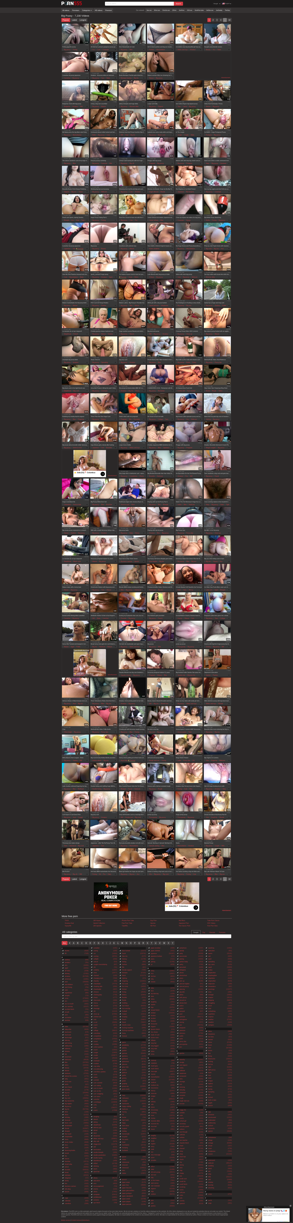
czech (96, 1110)
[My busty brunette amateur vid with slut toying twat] (132, 830)
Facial (217, 476)
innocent (125, 1165)
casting (96, 956)
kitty (152, 979)
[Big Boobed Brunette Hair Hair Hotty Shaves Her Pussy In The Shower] (160, 460)
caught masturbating (100, 964)
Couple (186, 135)
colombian (97, 1033)
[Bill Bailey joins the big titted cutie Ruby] (75, 119)
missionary (154, 1110)
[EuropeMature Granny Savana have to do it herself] (189, 602)
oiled (152, 1169)
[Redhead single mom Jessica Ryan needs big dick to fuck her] (132, 488)
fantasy (124, 959)
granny (124, 1078)
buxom (67, 1192)
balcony (67, 1040)
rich (181, 1084)
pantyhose (183, 948)
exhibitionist (97, 1197)
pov (181, 1025)
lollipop (153, 1040)
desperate (97, 1136)
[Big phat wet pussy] (160, 318)
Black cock (161, 135)
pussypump (183, 1044)
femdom (125, 973)
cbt (95, 967)
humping (125, 1147)
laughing (153, 1002)
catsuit (96, 962)
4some (67, 951)
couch (96, 1050)
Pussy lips (218, 362)
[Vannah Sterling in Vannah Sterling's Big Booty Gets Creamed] (160, 830)
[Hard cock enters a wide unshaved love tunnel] (217, 147)
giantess (125, 1056)
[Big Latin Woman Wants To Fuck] (217, 858)
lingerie (153, 1026)
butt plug (68, 1189)
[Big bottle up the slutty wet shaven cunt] (189, 346)
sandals (182, 1113)
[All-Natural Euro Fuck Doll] (189, 375)
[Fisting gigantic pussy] (75, 34)
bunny (67, 1180)
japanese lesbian (156, 956)
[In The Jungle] (189, 119)
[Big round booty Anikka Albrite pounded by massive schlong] (103, 744)
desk (95, 1133)
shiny (181, 1151)
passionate (183, 956)
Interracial (138, 590)
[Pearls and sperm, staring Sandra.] (75, 204)
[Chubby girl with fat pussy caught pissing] (132, 716)
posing (182, 1022)
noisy (152, 1146)
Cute (98, 49)
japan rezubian (155, 948)
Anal (126, 135)
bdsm (66, 1065)
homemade (125, 1134)
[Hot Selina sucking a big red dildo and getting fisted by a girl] (189, 858)
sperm (210, 953)
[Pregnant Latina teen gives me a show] (217, 602)
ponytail (182, 1011)
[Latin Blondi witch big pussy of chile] (160, 261)
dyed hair (97, 1171)
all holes (67, 971)
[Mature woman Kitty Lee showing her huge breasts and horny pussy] (160, 62)
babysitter (68, 1029)
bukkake (67, 1175)
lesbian (153, 1013)
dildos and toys (99, 1138)
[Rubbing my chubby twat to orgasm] (75, 403)
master (153, 1074)
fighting (124, 978)
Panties (151, 49)
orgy (152, 1191)
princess (182, 1033)
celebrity (96, 970)
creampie (97, 1061)
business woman (70, 1186)
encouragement (99, 1186)
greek (124, 1081)
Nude (222, 504)
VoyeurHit (68, 926)
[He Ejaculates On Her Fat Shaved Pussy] (189, 460)
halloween (125, 1098)
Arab (179, 277)
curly (95, 1105)
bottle (66, 1147)
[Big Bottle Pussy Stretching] (217, 204)
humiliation (125, 1145)
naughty (153, 1135)
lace (152, 991)
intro (123, 1170)
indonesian (125, 1162)
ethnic (96, 1192)
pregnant (182, 1028)
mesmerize (154, 1088)
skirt (181, 1168)
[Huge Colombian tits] (75, 488)
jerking (153, 962)
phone (182, 973)
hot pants (125, 1139)
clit (94, 1011)
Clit (193, 760)
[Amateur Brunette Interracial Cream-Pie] (217, 432)
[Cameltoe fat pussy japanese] (75, 62)
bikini (66, 1114)
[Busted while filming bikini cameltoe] (75, 602)
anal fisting (68, 987)
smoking (182, 1187)
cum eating (97, 1085)
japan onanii (126, 1199)
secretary (183, 1124)
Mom (133, 504)
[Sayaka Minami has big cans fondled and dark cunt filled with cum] (132, 659)
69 (65, 953)
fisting (124, 992)
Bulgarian (67, 106)
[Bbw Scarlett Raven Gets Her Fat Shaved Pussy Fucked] (132, 773)
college (96, 1030)
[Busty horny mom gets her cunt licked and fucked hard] (103, 631)
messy (153, 1090)
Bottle (208, 220)
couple (96, 1055)
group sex (125, 1086)
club (95, 1019)
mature (153, 1079)
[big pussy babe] (132, 517)
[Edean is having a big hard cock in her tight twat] (160, 858)
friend (124, 1022)
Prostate (123, 618)
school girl (183, 1121)
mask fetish (155, 1068)
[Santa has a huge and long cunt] (217, 289)
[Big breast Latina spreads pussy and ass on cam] (189, 403)
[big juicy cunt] (132, 346)
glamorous (125, 1061)
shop (181, 1154)
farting (124, 962)
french (124, 1019)
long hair (153, 1043)
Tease (81, 192)
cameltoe (68, 1203)
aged (66, 968)
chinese (96, 992)
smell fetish (183, 1184)
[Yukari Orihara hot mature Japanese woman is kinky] (160, 204)
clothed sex (97, 1017)
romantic (182, 1095)
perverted (183, 967)
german (124, 1053)
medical (153, 1082)
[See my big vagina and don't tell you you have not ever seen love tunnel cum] (217, 176)
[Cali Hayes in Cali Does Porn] (75, 801)
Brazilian (109, 504)
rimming (182, 1087)
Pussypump (181, 647)
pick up (182, 981)
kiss (152, 973)
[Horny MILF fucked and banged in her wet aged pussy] (75, 631)
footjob (124, 1014)
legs (152, 1007)
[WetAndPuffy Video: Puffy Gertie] (103, 716)
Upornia (171, 73)
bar (66, 1054)
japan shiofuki (155, 951)
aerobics (67, 962)
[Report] (63, 42)
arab (66, 990)
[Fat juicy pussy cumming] (103, 147)
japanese (154, 953)
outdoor (153, 1194)
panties (153, 1206)
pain (152, 1200)
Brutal (208, 391)
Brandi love (164, 703)
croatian (96, 1063)
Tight (227, 504)
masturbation (155, 1077)
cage (66, 1198)
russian (182, 1103)
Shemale (212, 932)
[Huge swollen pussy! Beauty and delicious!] (132, 318)
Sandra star (181, 675)
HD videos (98, 10)
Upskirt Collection (99, 923)
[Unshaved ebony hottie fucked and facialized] (103, 119)
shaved (182, 1148)
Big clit (132, 163)
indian (124, 1159)
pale (152, 1203)
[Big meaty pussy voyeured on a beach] (75, 517)
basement (68, 1057)
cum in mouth (98, 1088)
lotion (152, 1051)
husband (125, 1150)
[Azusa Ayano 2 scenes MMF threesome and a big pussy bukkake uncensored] (189, 716)
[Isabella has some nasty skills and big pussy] (160, 119)
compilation (97, 1039)
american (68, 979)
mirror (153, 1107)
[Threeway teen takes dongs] (75, 830)
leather (153, 1004)
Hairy (207, 163)
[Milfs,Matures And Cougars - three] (75, 744)
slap (181, 1170)
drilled (95, 1163)
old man (153, 1175)
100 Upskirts (97, 926)
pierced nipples (185, 984)
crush (95, 1074)
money (153, 1118)
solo (181, 1198)
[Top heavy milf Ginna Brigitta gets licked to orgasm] (160, 545)
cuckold (96, 1080)
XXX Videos (211, 923)
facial (124, 953)
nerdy (153, 1141)
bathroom (68, 1059)
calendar (67, 1201)
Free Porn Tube (127, 923)
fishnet (124, 989)
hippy (124, 1123)
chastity (96, 981)
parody (182, 951)
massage (154, 1071)
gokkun (124, 1072)
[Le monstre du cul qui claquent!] (75, 318)
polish (181, 1008)
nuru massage (155, 1155)
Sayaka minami (126, 675)
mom (152, 1115)
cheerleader (97, 989)
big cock (67, 1098)
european (97, 1194)
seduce (182, 1129)
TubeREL (125, 926)
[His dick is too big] (160, 716)
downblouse (97, 1160)
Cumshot (104, 163)
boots (66, 1139)
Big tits (136, 78)
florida (124, 1000)
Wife (159, 647)
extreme (96, 1200)
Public (224, 305)
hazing (124, 1112)
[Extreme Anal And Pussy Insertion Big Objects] (132, 119)
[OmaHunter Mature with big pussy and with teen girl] (103, 574)
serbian (182, 1137)
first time (125, 986)
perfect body (184, 962)
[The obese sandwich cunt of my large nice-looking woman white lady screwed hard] (75, 147)
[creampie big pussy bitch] (75, 346)
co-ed (95, 1022)
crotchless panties (100, 1072)
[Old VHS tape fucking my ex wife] (217, 773)
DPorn (174, 10)
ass (66, 1001)
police (181, 1006)
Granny (110, 334)
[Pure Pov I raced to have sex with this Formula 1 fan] (132, 204)
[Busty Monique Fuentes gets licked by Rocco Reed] (132, 62)
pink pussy (183, 997)
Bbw (131, 49)
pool (181, 1014)
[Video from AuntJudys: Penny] (217, 90)
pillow (181, 995)
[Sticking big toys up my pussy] (103, 176)
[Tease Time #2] (103, 346)
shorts (182, 1159)
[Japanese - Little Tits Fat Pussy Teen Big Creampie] (103, 830)
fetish (124, 975)
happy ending (126, 1106)
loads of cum (155, 1035)
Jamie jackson (154, 305)
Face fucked (191, 391)
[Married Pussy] (217, 830)
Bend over (152, 590)
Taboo (220, 391)
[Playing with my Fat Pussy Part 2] (160, 488)
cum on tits (97, 1091)
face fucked (126, 951)
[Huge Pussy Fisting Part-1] (103, 204)
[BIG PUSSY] (75, 858)
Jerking (208, 419)
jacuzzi (124, 1179)
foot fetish (125, 1006)
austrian (67, 1020)
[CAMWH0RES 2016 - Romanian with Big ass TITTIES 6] (160, 375)
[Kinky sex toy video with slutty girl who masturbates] (189, 687)
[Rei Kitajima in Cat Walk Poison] (189, 176)
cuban (96, 1077)
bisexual (67, 1120)
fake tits (125, 956)
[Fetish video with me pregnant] (132, 403)
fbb (123, 967)
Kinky (194, 362)
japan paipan (126, 1201)
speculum (211, 951)
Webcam (104, 192)
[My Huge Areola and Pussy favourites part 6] (189, 233)
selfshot (182, 1135)
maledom (154, 1063)
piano (181, 978)
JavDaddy (219, 10)
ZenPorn (181, 10)
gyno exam (125, 1089)
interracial (125, 1168)
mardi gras (154, 1066)
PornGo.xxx (166, 10)
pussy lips (183, 1041)
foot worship (126, 1008)
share (181, 1146)
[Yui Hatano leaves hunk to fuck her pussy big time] (132, 261)
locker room (155, 1037)
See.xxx (149, 10)
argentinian (68, 993)
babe (66, 1026)
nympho (153, 1160)
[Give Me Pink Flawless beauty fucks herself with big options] (75, 261)
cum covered (98, 1083)
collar (95, 1028)
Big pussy (67, 49)
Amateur (193, 49)
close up (96, 1014)
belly (66, 1079)
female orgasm (127, 970)
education (97, 1180)
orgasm (153, 1188)
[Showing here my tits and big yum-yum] (132, 176)
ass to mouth (69, 1004)
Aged (216, 590)
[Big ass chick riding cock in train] (217, 545)
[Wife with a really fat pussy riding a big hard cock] (103, 517)
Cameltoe (67, 78)
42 (229, 20)
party (181, 953)
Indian (180, 504)
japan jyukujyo (127, 1193)
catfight (96, 959)
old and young (155, 1172)
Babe (219, 49)
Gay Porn (153, 920)
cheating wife (98, 986)
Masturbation (160, 49)
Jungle (180, 135)
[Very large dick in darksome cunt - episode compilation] (132, 460)
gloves (124, 1070)
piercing (182, 989)
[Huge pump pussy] (189, 801)
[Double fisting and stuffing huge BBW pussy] (103, 773)
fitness (124, 995)
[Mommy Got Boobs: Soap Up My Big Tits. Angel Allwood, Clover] (160, 176)
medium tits (155, 1085)
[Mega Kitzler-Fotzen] (189, 744)
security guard (184, 1126)
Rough (214, 391)
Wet (81, 106)
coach (96, 1025)
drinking (96, 1166)
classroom (97, 1000)
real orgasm (183, 1065)
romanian (183, 1092)
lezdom (153, 1018)
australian (68, 1017)
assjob (67, 1012)
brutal (66, 1172)
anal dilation (69, 984)
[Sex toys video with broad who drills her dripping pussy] (217, 261)
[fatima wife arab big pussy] (189, 261)
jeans (152, 959)
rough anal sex (184, 1101)
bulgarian (68, 1178)
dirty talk (96, 1141)
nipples (153, 1144)
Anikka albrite (96, 760)
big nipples (68, 1103)
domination (97, 1149)
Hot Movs (182, 920)
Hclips (86, 45)
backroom (68, 1032)
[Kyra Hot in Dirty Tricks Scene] (132, 545)
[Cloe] (75, 716)
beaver (67, 1070)
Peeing (137, 732)
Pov (136, 220)
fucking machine (127, 1028)
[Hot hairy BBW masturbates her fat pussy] (103, 858)
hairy (123, 1095)
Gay (203, 932)
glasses (124, 1064)
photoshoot (183, 975)
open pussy (155, 1183)
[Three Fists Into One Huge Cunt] (103, 403)
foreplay (124, 1017)
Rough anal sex (154, 760)
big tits (67, 1109)
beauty (67, 1068)
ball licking (68, 1043)
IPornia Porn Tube (128, 920)
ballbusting (68, 1046)
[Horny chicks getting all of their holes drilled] (132, 744)
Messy (191, 590)
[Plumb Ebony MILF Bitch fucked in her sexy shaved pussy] (160, 346)
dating (96, 1122)
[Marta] (189, 830)
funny (124, 1033)
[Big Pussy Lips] (189, 517)
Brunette (109, 448)
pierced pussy (184, 986)
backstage (68, 1037)
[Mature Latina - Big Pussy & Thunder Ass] (132, 289)
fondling (124, 1003)
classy (96, 1003)
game (124, 1042)
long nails (154, 1048)
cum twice (97, 1096)
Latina (185, 106)
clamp (96, 997)
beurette (67, 1090)
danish (96, 1119)
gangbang (125, 1045)
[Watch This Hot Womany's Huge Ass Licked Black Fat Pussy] (189, 488)
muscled (153, 1126)
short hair (183, 1157)
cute (95, 1107)
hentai (124, 1117)
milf (152, 1099)
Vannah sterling (154, 846)
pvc (181, 1047)
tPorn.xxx (157, 10)
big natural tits (69, 1101)
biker (66, 1112)
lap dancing (154, 993)
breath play (68, 1164)
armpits (67, 995)
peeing (182, 959)
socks (182, 1190)
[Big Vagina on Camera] (217, 744)
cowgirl (96, 1058)
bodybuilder (68, 1136)
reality (182, 1068)
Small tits (214, 817)
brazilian (67, 1161)
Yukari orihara (153, 220)
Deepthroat (67, 334)
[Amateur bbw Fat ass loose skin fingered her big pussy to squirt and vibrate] (189, 773)
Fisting (75, 49)
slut (181, 1176)
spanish (182, 1203)
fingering (125, 981)
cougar (96, 1052)
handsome (125, 1103)
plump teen (183, 1003)
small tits (183, 1181)
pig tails (182, 992)
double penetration (100, 1155)
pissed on (183, 1000)
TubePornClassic (197, 755)
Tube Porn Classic (213, 920)
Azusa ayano (182, 732)
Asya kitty (124, 760)
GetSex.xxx (209, 10)
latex (152, 996)
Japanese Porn (184, 923)
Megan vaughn (211, 448)
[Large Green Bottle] (132, 432)
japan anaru (126, 1182)
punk (181, 1039)
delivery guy (98, 1127)
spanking (211, 948)
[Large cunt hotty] (160, 90)
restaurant (183, 1076)
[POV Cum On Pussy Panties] (103, 289)
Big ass (73, 192)
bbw (66, 1062)
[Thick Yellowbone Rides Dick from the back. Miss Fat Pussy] (103, 687)
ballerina (67, 1048)
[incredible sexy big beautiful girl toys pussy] (189, 34)
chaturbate (97, 984)
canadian (96, 948)
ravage (182, 1062)
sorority (182, 1201)
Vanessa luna (77, 448)
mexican (153, 1093)
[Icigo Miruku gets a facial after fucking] (103, 432)
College (160, 419)
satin (181, 1115)
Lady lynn (209, 590)
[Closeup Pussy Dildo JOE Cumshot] (189, 318)
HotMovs (171, 45)
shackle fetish (184, 1143)
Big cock (209, 248)
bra (66, 1156)
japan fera (125, 1185)
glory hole (125, 1067)
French (75, 334)
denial (95, 1130)
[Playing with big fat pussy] (160, 517)
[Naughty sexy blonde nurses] (217, 34)
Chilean (151, 277)
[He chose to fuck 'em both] (160, 403)
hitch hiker (125, 1125)
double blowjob (98, 1152)
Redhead (81, 789)
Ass (93, 49)
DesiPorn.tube (199, 10)
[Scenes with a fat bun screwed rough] (160, 773)
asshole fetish (69, 1009)
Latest (74, 20)
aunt (66, 1015)
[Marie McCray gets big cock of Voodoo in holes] (217, 403)
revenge (182, 1081)
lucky (152, 1054)
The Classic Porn (184, 926)
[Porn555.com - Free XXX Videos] (71, 4)
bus (66, 1183)
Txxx (143, 45)
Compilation (133, 476)
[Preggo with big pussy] (160, 147)
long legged (154, 1046)
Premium (108, 10)
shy (181, 1162)
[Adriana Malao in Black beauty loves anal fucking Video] (75, 687)
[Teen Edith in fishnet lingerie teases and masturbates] (160, 233)
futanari (124, 1036)
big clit (67, 1095)
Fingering (81, 419)
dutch (95, 1169)
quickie (182, 1053)
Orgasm (160, 106)
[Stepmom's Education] (217, 659)
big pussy (68, 1106)
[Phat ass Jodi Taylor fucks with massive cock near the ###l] (217, 233)
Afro (150, 874)
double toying (98, 1158)
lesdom (153, 1015)
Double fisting (96, 789)
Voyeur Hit (199, 215)
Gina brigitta (153, 561)
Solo (74, 248)
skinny (182, 1165)
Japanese (181, 192)
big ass (67, 1092)
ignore (124, 1157)
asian (66, 998)
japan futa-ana (127, 1188)
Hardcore (160, 476)
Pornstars (75, 10)
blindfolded (68, 1125)
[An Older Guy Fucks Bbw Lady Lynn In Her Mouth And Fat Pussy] (217, 574)
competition (97, 1036)
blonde (67, 1128)
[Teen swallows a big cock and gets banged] (217, 460)
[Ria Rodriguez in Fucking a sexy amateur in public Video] (189, 289)
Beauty (208, 49)
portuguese (183, 1019)
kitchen (153, 976)
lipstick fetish (155, 1029)
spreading (211, 962)
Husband (223, 163)
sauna (182, 1118)
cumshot (96, 1099)
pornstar (182, 1017)
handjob (124, 1101)
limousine (154, 1024)
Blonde (162, 192)
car (95, 953)
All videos (65, 10)
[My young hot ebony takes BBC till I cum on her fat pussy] (132, 375)
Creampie (105, 49)
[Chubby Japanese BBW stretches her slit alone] (160, 432)
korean (153, 982)
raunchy (182, 1059)
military (153, 1102)
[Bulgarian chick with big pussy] (75, 90)
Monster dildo (134, 106)
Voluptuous (164, 305)
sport (210, 959)
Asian (130, 277)
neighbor (153, 1138)
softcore (182, 1192)
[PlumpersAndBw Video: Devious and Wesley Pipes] (160, 574)
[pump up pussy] (189, 631)
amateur (67, 976)
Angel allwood (153, 192)
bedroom (68, 1073)
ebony (96, 1178)
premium (182, 1030)
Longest (83, 20)
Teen (102, 78)
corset (96, 1041)
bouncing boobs (70, 1150)
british (67, 1167)
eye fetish (97, 1203)
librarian (153, 1021)
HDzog (115, 45)
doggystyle (97, 1144)
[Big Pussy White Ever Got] (103, 488)
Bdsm (136, 277)
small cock (183, 1179)
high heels (125, 1120)
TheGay (227, 10)
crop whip (97, 1066)
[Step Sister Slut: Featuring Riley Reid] (217, 375)
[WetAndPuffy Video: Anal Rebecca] (217, 346)
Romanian (161, 391)
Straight (195, 932)
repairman (183, 1073)
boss (66, 1145)
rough (181, 1098)
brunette (67, 1169)
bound (67, 1153)
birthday (67, 1117)
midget (153, 1096)
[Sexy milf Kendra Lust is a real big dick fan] (132, 801)
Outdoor (217, 305)
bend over (68, 1081)
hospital (124, 1136)
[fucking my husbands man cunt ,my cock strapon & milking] (132, 602)
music (153, 1129)
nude (152, 1149)
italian (124, 1173)
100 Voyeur (97, 920)
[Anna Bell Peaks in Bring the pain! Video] (103, 375)
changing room (98, 978)
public (181, 1036)
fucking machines (128, 1030)
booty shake (69, 1142)
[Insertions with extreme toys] (132, 233)
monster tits (155, 1124)
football (124, 1011)
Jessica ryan (125, 504)
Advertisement (225, 77)
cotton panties (98, 1047)
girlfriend (125, 1059)
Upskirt (136, 561)
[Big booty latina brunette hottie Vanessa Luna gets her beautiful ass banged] (75, 432)
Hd (100, 874)
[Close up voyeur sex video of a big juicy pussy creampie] (189, 204)
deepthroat (97, 1125)
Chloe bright (68, 732)
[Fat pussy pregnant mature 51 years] (103, 545)
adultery (67, 960)
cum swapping (98, 1094)
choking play (98, 995)
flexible (124, 997)
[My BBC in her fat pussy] (217, 517)
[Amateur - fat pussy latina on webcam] (103, 62)
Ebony (137, 391)
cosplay (96, 1044)
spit (209, 956)
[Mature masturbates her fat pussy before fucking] (75, 289)
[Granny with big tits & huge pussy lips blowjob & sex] (217, 631)
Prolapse (209, 135)
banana (67, 1051)
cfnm (95, 973)
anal (66, 982)
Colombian (67, 504)
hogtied (124, 1128)
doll (95, 1147)
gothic (124, 1075)
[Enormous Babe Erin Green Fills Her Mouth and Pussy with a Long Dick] (189, 545)
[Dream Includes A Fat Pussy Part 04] (217, 801)
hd (123, 1114)
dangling (96, 1116)
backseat (68, 1035)
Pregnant (152, 163)
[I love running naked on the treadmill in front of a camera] (217, 488)
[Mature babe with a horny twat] (75, 574)
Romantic (137, 419)
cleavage (96, 1008)
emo (95, 1183)
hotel (123, 1142)
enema (96, 1189)
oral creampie (155, 1186)
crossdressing (98, 1069)
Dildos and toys (183, 49)
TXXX (67, 920)
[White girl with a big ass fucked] (160, 289)
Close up (189, 334)
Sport (111, 277)
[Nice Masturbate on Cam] (132, 34)
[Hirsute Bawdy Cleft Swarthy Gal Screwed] (189, 574)
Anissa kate (77, 504)
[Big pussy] (103, 233)
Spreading (104, 362)
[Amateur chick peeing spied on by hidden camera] (132, 687)
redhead (182, 1070)
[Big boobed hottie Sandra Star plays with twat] (189, 659)
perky (181, 964)
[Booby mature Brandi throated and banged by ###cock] (160, 687)
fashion (124, 964)
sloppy (182, 1173)
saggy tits (183, 1110)
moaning (153, 1113)
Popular (66, 20)
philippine (183, 970)
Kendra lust (129, 817)
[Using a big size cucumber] (103, 90)
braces (67, 1158)
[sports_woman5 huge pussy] (103, 261)
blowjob (67, 1131)
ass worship (69, 1006)
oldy (152, 1177)
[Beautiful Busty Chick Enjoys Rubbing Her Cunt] (75, 176)
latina (152, 999)
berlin (66, 1084)
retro (181, 1079)
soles (181, 1195)
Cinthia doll (181, 391)
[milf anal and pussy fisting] (160, 744)
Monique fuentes (126, 78)
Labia (179, 760)
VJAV (86, 73)
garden (124, 1050)
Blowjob (66, 220)
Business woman (126, 561)
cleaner (96, 1006)
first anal (125, 984)
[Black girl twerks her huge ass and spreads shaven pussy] (132, 858)
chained (96, 975)
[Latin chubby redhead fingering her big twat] (75, 773)
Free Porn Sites (212, 926)
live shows (154, 1032)
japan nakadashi (127, 1196)
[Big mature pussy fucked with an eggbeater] (217, 318)
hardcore (125, 1109)
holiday (124, 1131)
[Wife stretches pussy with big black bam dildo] (217, 687)
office (153, 1166)
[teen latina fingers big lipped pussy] (189, 90)
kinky (152, 971)
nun (152, 1152)
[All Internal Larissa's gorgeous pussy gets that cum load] (103, 34)
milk (152, 1104)
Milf (122, 135)
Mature (151, 78)
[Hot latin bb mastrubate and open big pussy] (132, 631)
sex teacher (183, 1140)
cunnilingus (97, 1102)
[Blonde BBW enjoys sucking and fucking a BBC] (132, 574)
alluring (67, 973)
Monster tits (191, 675)
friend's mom (126, 1025)
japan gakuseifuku (128, 1190)
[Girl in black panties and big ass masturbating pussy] (160, 34)
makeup (153, 1060)
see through (183, 1132)
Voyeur (188, 220)
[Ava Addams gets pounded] (160, 602)
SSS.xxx (189, 10)
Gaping (75, 760)
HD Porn (153, 926)
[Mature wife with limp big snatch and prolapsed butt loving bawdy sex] (189, 147)
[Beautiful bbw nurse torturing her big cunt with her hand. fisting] (217, 716)
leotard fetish (155, 1010)
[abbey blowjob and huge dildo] (132, 90)
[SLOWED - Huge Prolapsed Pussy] (217, 119)
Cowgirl (80, 817)
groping (124, 1083)
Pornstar (80, 248)
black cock (68, 1123)
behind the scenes (71, 1076)
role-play (182, 1090)
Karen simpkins (154, 248)
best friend (68, 1087)
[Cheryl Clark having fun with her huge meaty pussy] (132, 147)
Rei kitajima (190, 192)
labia (152, 988)
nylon (152, 1157)
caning (96, 951)
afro (66, 965)
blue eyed (68, 1134)
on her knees (155, 1180)
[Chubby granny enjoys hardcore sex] (103, 318)
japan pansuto (126, 1204)
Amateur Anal (69, 923)
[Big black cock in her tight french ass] (75, 375)
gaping (124, 1048)
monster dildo (155, 1121)
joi (151, 964)
